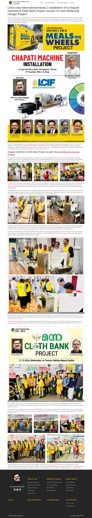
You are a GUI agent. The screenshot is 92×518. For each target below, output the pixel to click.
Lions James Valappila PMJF (17, 486)
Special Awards (69, 490)
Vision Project (30, 490)
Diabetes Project (31, 493)
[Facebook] (15, 490)
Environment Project (32, 487)
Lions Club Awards (70, 482)
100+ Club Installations (52, 485)
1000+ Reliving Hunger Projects (54, 482)
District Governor (17, 3)
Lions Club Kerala (70, 505)
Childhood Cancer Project (33, 485)
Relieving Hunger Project (33, 482)
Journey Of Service (50, 2)
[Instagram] (17, 490)
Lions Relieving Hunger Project (60, 19)
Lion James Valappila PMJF (21, 1)
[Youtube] (20, 490)
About (72, 2)
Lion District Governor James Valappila (35, 144)
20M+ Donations (51, 487)
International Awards (71, 485)
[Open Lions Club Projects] (67, 3)
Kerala (38, 19)
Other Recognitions (51, 490)
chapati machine (37, 141)
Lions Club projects (31, 19)
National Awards (70, 487)
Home (41, 2)
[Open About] (74, 3)
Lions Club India (70, 503)
